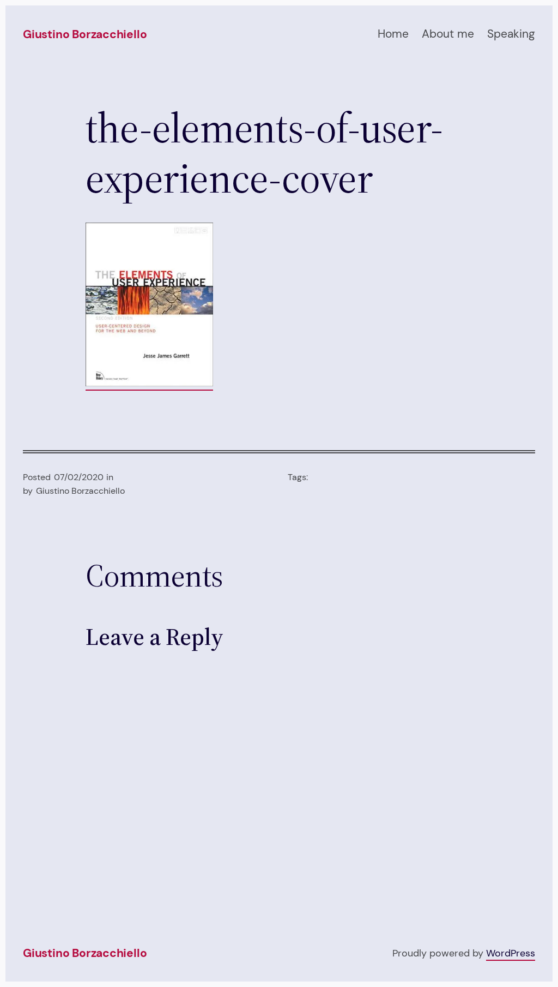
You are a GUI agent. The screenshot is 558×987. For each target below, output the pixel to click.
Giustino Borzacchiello (85, 34)
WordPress (510, 953)
